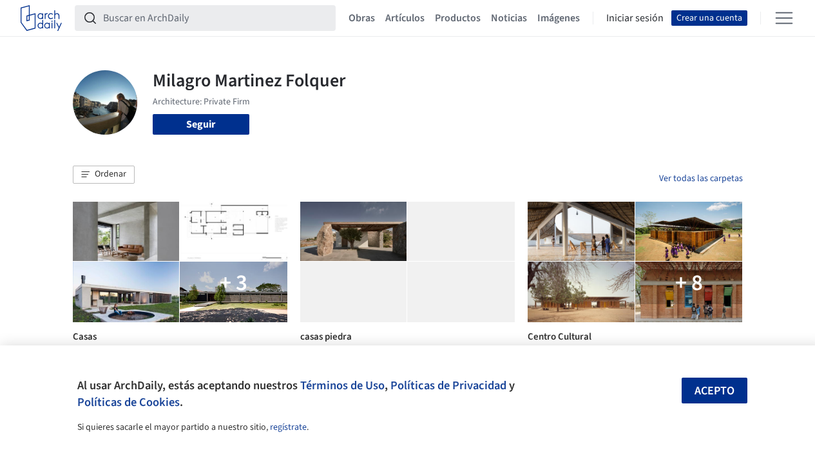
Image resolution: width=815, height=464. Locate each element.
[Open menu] (784, 18)
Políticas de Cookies (128, 402)
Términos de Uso (342, 385)
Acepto (714, 391)
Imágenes (558, 18)
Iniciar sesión (635, 18)
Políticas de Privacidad (448, 385)
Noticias (509, 18)
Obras (362, 18)
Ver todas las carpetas (701, 178)
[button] (104, 175)
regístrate (288, 427)
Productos (458, 18)
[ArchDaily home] (41, 18)
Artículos (405, 18)
